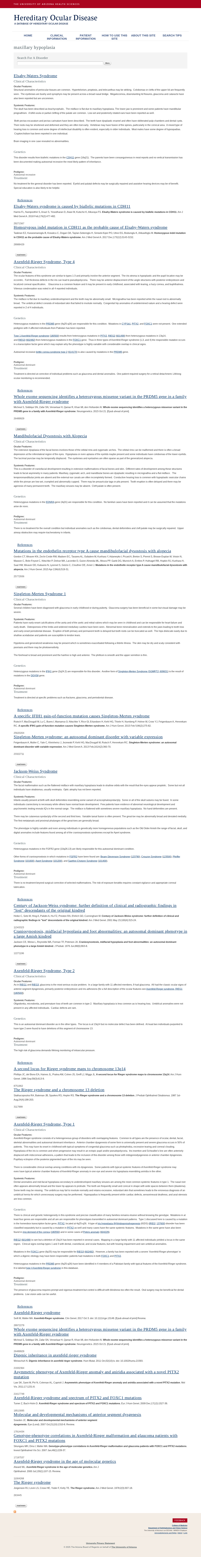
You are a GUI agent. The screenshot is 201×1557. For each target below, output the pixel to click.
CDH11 (70, 157)
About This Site (143, 35)
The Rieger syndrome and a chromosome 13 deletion (59, 1089)
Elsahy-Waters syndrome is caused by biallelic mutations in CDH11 (72, 206)
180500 (54, 336)
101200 (58, 861)
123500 (167, 856)
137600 (161, 1223)
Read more (22, 255)
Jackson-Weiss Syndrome (35, 771)
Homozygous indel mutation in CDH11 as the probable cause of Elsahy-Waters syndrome (90, 227)
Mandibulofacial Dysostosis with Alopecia (50, 436)
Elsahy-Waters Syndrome (35, 75)
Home (28, 35)
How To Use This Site (114, 37)
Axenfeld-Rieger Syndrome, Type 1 (44, 1124)
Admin (180, 1533)
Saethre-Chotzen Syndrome (82, 861)
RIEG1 (23, 984)
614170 (73, 352)
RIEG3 (21, 340)
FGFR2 (73, 856)
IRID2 (152, 1223)
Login (185, 1533)
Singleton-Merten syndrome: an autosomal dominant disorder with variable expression (88, 737)
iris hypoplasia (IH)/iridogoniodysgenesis (119, 1223)
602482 (31, 340)
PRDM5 (50, 324)
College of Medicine (179, 1525)
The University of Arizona (124, 1547)
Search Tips (172, 35)
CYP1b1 (126, 324)
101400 (103, 861)
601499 (120, 336)
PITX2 (135, 324)
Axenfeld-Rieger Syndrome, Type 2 (44, 970)
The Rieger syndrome (32, 1482)
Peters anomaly (91, 1232)
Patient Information (86, 37)
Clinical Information (57, 37)
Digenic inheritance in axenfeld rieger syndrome (55, 1355)
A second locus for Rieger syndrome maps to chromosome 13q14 (70, 1068)
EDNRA (50, 502)
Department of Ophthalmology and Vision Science (167, 1528)
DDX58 (35, 675)
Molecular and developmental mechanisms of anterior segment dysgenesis (77, 1414)
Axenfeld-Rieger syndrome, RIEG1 (164, 989)
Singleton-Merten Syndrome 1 (40, 593)
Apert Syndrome (43, 861)
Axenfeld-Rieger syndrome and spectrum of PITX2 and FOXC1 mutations (78, 1397)
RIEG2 (111, 336)
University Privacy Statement (100, 1543)
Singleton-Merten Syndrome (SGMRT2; (139, 671)
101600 (30, 861)
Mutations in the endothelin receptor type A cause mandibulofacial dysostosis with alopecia (92, 551)
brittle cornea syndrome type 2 (51, 352)
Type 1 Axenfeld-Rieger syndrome (31, 336)
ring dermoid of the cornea (36, 1232)
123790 (135, 856)
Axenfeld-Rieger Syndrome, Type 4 (44, 261)
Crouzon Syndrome (151, 856)
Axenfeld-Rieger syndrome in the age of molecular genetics (65, 1461)
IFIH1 (49, 671)
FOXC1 (148, 324)
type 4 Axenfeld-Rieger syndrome (43, 1268)
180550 (55, 1232)
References (25, 200)
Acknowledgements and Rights (166, 1533)
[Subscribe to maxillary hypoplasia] (15, 1511)
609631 (164, 671)
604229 (105, 1232)
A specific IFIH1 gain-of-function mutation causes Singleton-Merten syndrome (82, 716)
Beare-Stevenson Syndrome (115, 856)
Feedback (180, 1520)
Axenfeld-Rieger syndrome (37, 1312)
